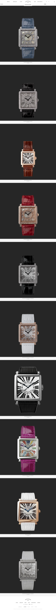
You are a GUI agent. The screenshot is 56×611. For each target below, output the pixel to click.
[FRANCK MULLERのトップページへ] (28, 2)
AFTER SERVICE (33, 602)
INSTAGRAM (26, 604)
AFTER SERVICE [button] (39, 1)
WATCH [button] (8, 1)
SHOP (29, 602)
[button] (46, 1)
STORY (25, 602)
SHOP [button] (35, 1)
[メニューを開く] (54, 1)
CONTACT (38, 602)
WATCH (17, 602)
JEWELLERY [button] (15, 1)
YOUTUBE (31, 604)
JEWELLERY (21, 602)
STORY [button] (21, 1)
